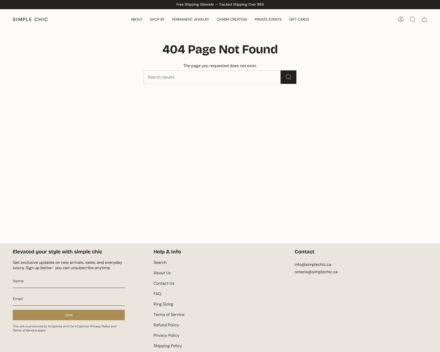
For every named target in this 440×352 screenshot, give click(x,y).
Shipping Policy (168, 345)
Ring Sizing (163, 304)
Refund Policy (166, 325)
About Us (162, 273)
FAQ (157, 293)
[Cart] (424, 19)
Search (160, 262)
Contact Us (164, 283)
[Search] (288, 77)
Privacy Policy (100, 326)
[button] (136, 19)
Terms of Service (25, 330)
